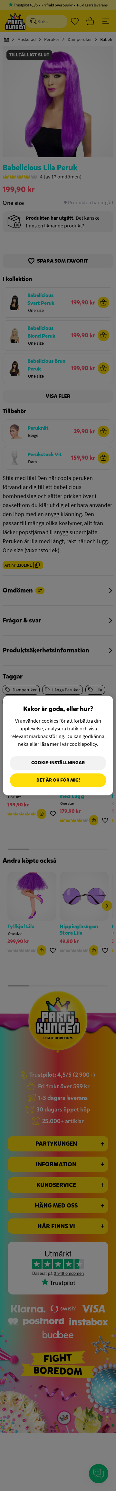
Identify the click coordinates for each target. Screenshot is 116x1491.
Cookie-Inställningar (58, 763)
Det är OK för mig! (58, 780)
